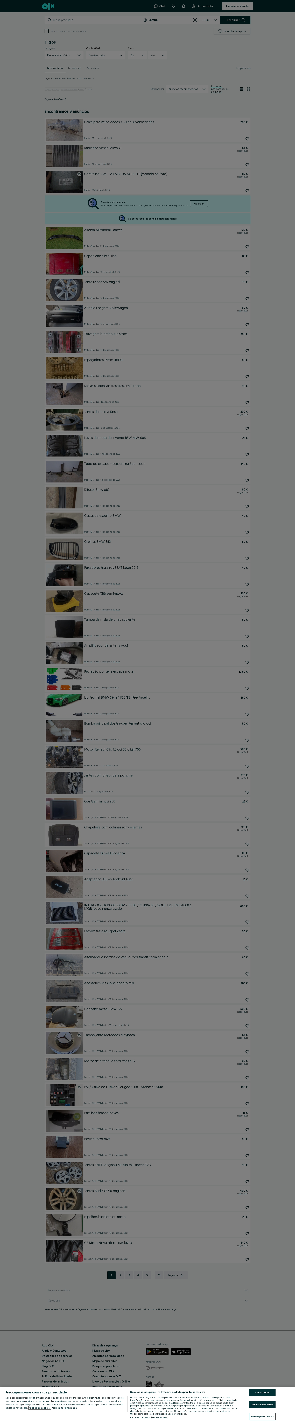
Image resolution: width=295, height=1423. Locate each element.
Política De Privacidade (64, 1407)
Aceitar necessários (262, 1404)
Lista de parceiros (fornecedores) (149, 1417)
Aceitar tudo (262, 1392)
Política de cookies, (40, 1407)
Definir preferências (262, 1416)
